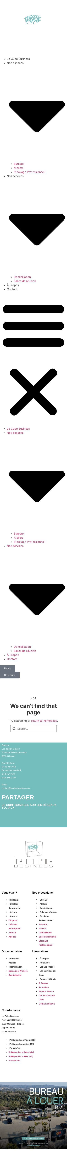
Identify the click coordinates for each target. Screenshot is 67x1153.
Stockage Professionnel (29, 172)
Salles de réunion (25, 281)
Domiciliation (22, 277)
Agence (13, 916)
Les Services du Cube (47, 973)
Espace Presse (47, 967)
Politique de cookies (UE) (21, 1044)
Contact (12, 289)
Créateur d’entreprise (14, 906)
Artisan (13, 912)
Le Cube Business (18, 58)
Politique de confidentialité (22, 1040)
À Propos (13, 285)
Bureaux (19, 163)
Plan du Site (15, 1048)
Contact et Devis (48, 979)
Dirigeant (13, 900)
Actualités (45, 963)
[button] (33, 359)
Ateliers (18, 168)
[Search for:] (33, 728)
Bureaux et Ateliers (14, 961)
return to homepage (44, 720)
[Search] (14, 729)
